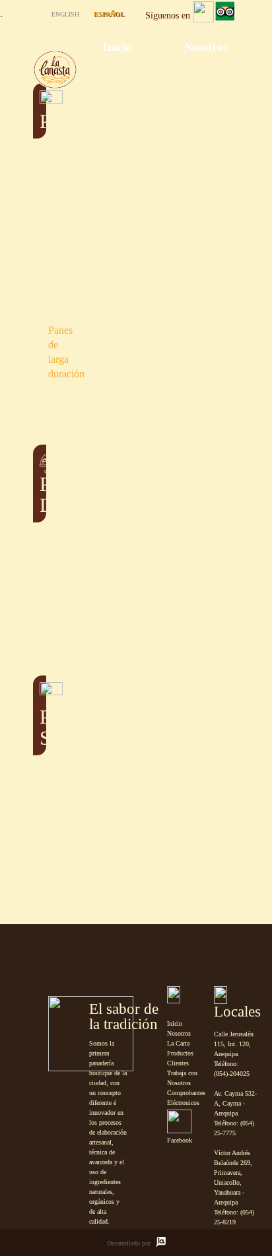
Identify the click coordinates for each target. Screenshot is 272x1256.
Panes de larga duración (41, 352)
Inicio (117, 47)
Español (109, 14)
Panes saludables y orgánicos (41, 243)
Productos (180, 1053)
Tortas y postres (41, 639)
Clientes (178, 1063)
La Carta (178, 1043)
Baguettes (41, 313)
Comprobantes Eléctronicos (186, 1097)
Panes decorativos (41, 415)
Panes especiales (41, 288)
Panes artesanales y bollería (41, 182)
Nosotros (206, 47)
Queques (41, 607)
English (65, 14)
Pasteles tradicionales (41, 551)
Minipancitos (41, 391)
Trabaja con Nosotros (182, 1077)
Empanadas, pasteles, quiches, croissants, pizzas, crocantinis (41, 813)
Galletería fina (41, 583)
